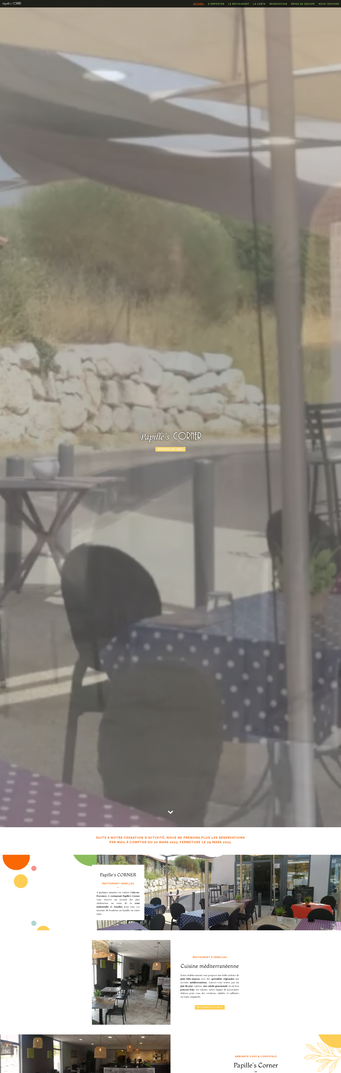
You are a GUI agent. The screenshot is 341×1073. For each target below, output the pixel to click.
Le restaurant (238, 4)
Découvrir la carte (210, 1007)
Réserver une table (170, 449)
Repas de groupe (303, 4)
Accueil (198, 4)
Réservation (278, 4)
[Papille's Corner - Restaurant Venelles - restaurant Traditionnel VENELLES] (131, 982)
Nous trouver (329, 4)
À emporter (216, 4)
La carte (259, 4)
